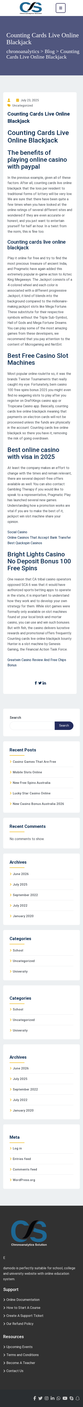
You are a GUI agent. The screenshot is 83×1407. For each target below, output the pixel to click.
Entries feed (22, 1159)
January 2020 (23, 916)
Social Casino (17, 532)
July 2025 (20, 884)
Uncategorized (24, 961)
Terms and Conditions (22, 1355)
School (18, 950)
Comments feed (25, 1169)
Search (15, 718)
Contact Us (14, 1371)
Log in (17, 1148)
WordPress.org (24, 1180)
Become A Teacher (20, 1363)
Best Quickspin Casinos (24, 543)
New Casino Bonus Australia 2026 (38, 804)
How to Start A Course (23, 1308)
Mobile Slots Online (27, 772)
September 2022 (25, 895)
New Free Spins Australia (31, 783)
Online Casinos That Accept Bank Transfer (39, 538)
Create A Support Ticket (24, 1316)
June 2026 (21, 874)
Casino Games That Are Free (34, 762)
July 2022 (20, 905)
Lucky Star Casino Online (31, 793)
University (20, 971)
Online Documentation (23, 1300)
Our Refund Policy (19, 1324)
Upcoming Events (19, 1347)
